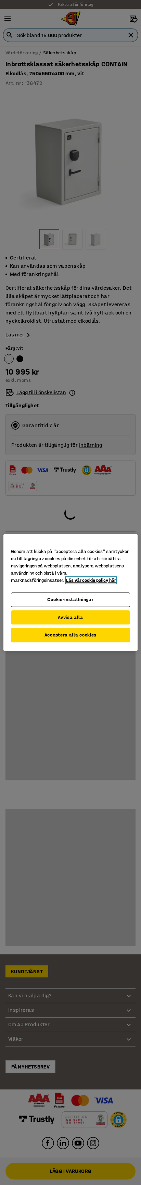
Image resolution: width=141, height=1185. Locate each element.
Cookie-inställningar (70, 599)
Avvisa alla (70, 617)
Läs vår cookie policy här (91, 580)
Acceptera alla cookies (70, 635)
